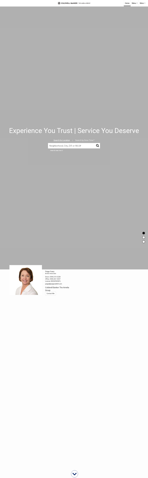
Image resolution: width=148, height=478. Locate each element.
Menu (135, 4)
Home (127, 3)
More (143, 4)
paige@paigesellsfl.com (53, 284)
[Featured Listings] (143, 237)
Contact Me (50, 293)
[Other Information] (143, 241)
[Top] (143, 233)
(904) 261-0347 (55, 279)
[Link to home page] (74, 3)
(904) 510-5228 (55, 277)
